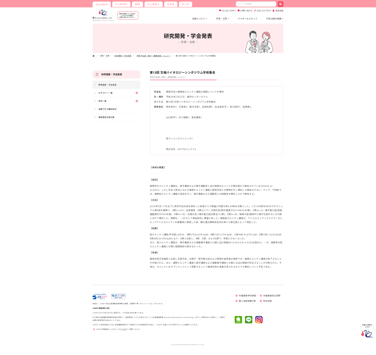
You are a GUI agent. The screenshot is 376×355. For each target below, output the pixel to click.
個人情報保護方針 (247, 301)
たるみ (170, 4)
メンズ (185, 4)
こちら (123, 329)
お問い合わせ (246, 10)
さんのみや (101, 4)
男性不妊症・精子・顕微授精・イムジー (154, 56)
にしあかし (153, 4)
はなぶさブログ (264, 10)
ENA (137, 4)
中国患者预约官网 (272, 295)
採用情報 (279, 10)
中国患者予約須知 (247, 295)
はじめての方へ (229, 10)
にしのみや (121, 4)
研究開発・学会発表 (123, 56)
